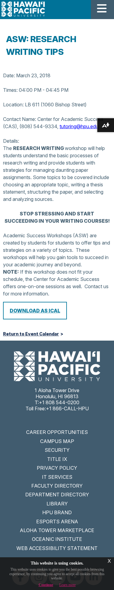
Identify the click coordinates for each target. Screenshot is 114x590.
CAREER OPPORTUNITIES (57, 432)
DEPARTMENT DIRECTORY (57, 495)
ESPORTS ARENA (57, 521)
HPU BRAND (57, 512)
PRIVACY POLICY (57, 468)
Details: (11, 141)
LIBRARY (57, 504)
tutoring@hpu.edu (79, 126)
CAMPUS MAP (57, 441)
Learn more (67, 585)
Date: (9, 75)
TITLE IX (57, 459)
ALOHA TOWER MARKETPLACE (57, 530)
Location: (13, 105)
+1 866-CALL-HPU (67, 408)
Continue (46, 585)
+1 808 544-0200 (59, 402)
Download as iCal (35, 311)
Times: (10, 90)
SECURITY (57, 450)
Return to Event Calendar (31, 334)
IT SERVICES (57, 477)
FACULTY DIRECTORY (57, 486)
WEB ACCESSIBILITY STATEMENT (57, 548)
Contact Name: (19, 119)
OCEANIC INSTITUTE (57, 539)
